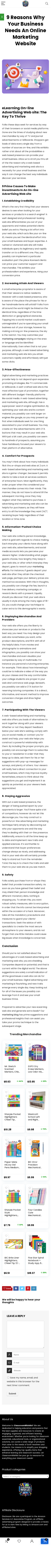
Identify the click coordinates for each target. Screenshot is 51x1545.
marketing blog (10, 1014)
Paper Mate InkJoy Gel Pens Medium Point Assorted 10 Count (12, 1167)
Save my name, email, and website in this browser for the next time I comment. (23, 1381)
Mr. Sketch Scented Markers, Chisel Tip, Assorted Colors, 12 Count (12, 1073)
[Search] (47, 3)
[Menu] (3, 3)
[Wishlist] (19, 1541)
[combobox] (25, 1476)
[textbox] (25, 1476)
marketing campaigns (14, 338)
